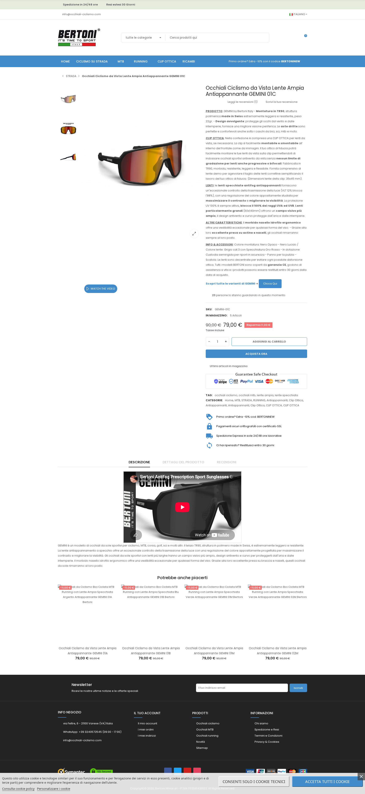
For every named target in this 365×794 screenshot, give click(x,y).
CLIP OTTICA (274, 405)
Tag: (209, 395)
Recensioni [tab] (226, 462)
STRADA (246, 400)
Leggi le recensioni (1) (242, 102)
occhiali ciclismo (226, 395)
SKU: (209, 309)
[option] (141, 163)
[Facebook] (168, 771)
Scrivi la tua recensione (281, 102)
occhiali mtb (247, 395)
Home (229, 400)
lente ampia (265, 395)
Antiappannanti (277, 400)
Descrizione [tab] (139, 462)
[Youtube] (187, 771)
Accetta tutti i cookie (327, 781)
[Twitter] (177, 771)
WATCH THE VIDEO (103, 289)
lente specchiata (286, 395)
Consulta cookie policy (18, 788)
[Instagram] (197, 771)
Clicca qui (270, 284)
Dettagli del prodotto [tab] (183, 462)
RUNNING (259, 400)
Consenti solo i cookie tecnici (254, 781)
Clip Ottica (296, 400)
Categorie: (214, 400)
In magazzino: (216, 315)
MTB (237, 400)
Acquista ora (256, 354)
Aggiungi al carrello (269, 342)
